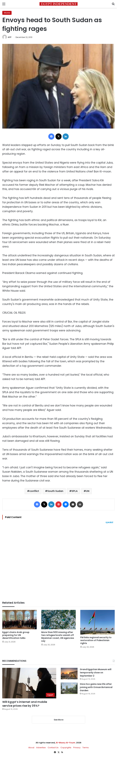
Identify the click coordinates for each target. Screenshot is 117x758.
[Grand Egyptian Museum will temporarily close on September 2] (69, 673)
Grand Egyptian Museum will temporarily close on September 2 (95, 672)
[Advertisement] (58, 562)
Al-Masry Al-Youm (65, 742)
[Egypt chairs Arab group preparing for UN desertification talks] (19, 619)
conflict (34, 491)
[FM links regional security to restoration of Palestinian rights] (97, 622)
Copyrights (65, 747)
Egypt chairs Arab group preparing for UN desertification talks (15, 635)
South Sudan (55, 491)
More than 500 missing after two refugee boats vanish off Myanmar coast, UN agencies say (57, 636)
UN (87, 491)
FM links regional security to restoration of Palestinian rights (96, 640)
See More (58, 719)
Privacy (76, 747)
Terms (85, 747)
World (7, 12)
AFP (9, 37)
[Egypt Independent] (58, 4)
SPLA (75, 491)
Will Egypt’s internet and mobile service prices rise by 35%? (24, 704)
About (31, 747)
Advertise (41, 747)
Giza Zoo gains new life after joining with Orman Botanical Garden (96, 687)
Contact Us (53, 747)
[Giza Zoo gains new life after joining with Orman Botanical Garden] (69, 688)
